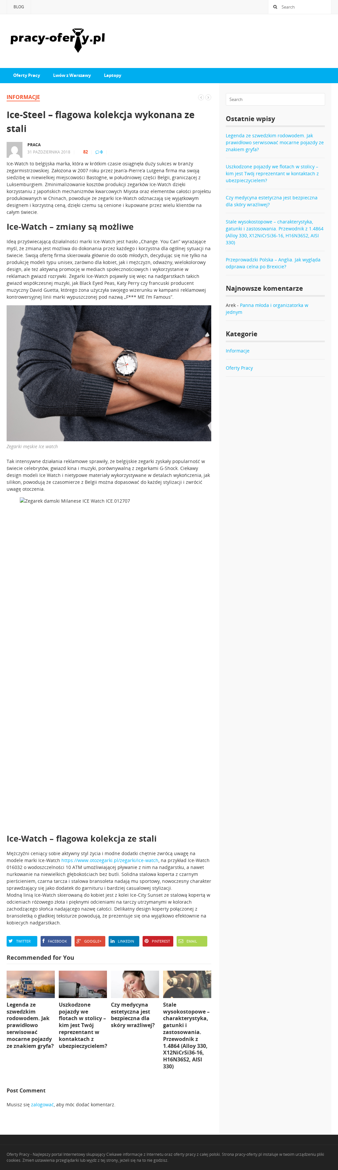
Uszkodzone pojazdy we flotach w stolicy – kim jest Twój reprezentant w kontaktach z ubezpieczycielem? (272, 173)
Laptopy (112, 75)
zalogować (42, 1104)
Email (191, 941)
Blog (19, 7)
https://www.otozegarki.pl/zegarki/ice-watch (109, 860)
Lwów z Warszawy (72, 75)
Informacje (23, 97)
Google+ (92, 941)
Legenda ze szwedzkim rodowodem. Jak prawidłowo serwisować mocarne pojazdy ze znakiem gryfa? (275, 142)
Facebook (57, 941)
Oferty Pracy (26, 75)
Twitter (23, 941)
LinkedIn (126, 941)
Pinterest (161, 941)
